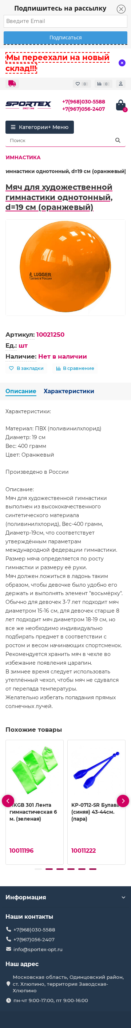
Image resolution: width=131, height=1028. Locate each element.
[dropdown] (12, 83)
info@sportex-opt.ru (38, 949)
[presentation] (8, 801)
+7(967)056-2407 (83, 109)
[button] (38, 869)
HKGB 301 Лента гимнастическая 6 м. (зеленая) (33, 812)
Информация (25, 897)
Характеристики (69, 391)
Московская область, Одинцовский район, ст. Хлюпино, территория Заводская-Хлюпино (68, 984)
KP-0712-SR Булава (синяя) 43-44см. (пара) (95, 812)
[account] (121, 84)
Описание (20, 391)
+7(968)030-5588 (83, 102)
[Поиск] (118, 140)
